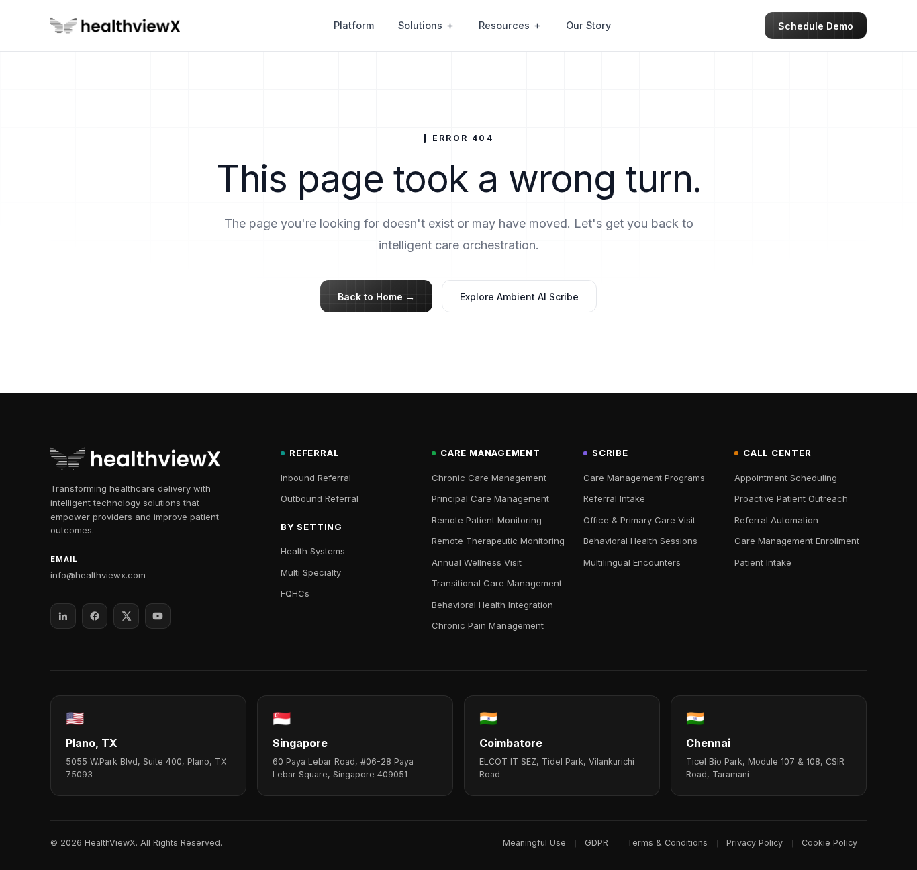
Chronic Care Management (489, 477)
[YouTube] (158, 616)
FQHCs (295, 593)
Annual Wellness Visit (477, 562)
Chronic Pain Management (488, 625)
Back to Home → (376, 296)
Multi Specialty (311, 572)
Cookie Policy (829, 843)
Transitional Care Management (497, 583)
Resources (504, 25)
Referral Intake (614, 498)
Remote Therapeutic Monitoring (498, 540)
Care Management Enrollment (796, 540)
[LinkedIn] (63, 616)
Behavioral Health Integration (492, 604)
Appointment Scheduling (785, 477)
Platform (354, 25)
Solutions (420, 25)
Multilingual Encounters (632, 562)
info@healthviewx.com (98, 575)
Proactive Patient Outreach (791, 498)
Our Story (588, 25)
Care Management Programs (644, 477)
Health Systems (313, 551)
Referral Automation (776, 520)
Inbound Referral (316, 477)
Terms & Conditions (667, 843)
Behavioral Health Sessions (640, 540)
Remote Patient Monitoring (487, 520)
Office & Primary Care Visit (639, 520)
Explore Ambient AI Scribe (519, 296)
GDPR (596, 843)
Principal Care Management (490, 498)
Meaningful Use (534, 843)
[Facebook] (94, 616)
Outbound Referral (319, 498)
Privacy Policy (754, 843)
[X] (126, 616)
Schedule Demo (815, 26)
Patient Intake (762, 562)
